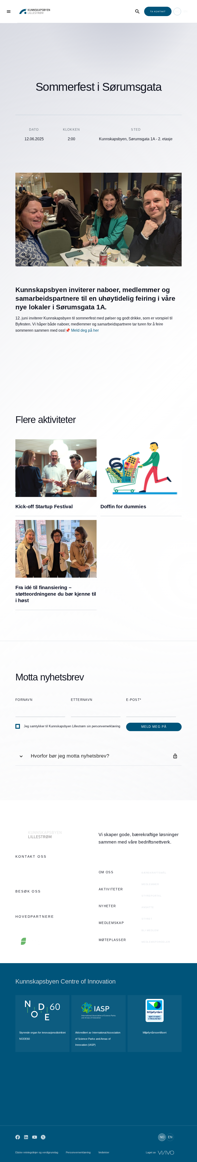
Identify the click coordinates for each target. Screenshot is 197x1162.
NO (177, 11)
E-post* (133, 700)
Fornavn (23, 700)
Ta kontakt (158, 11)
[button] (98, 756)
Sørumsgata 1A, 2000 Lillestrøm (40, 901)
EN (185, 11)
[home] (34, 11)
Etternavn (81, 700)
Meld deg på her (85, 330)
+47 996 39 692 (27, 866)
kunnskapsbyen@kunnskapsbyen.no (43, 876)
